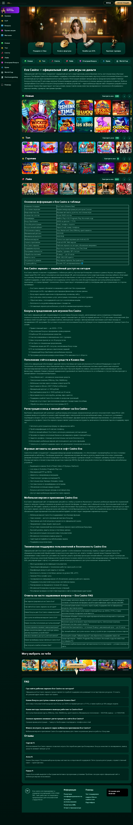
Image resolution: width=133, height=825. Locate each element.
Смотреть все (110, 96)
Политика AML (70, 805)
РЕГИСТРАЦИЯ (123, 3)
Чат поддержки (92, 794)
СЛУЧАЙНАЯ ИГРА (76, 666)
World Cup (123, 61)
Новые (30, 61)
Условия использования (70, 801)
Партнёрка (90, 802)
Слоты (57, 61)
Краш (108, 61)
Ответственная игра (72, 808)
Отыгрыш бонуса (89, 61)
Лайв (71, 61)
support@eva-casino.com (91, 798)
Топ (43, 61)
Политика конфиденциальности (73, 795)
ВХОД (108, 3)
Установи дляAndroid (114, 792)
